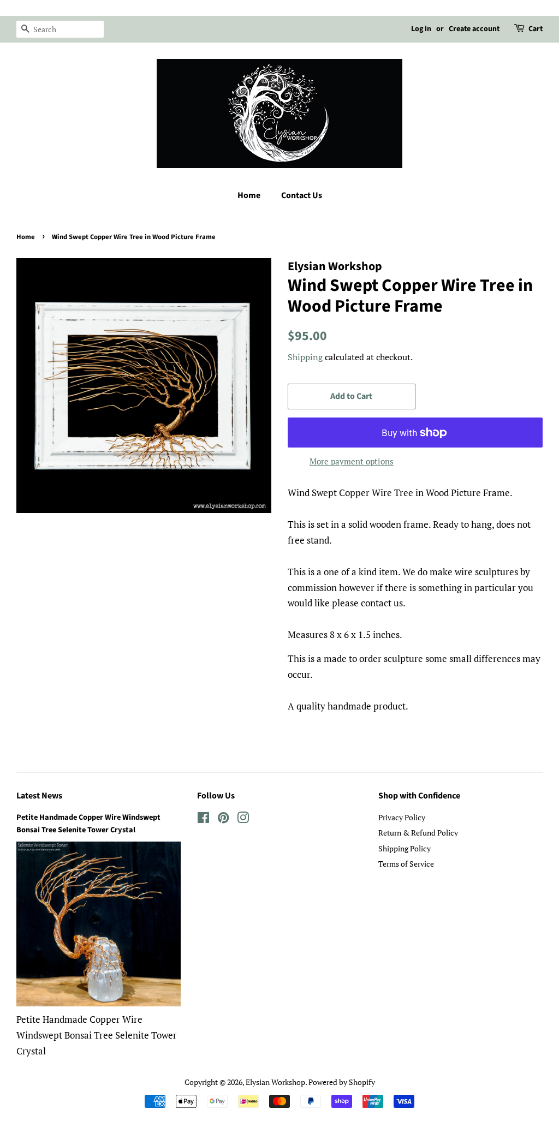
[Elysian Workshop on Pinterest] (223, 819)
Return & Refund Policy (418, 832)
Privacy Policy (401, 817)
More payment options (352, 461)
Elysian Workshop (275, 1082)
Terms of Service (406, 863)
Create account (474, 28)
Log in (421, 28)
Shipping (305, 357)
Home (248, 195)
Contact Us (301, 195)
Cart (535, 28)
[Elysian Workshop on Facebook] (203, 819)
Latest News (39, 796)
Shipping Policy (404, 848)
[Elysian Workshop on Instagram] (243, 819)
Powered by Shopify (341, 1082)
